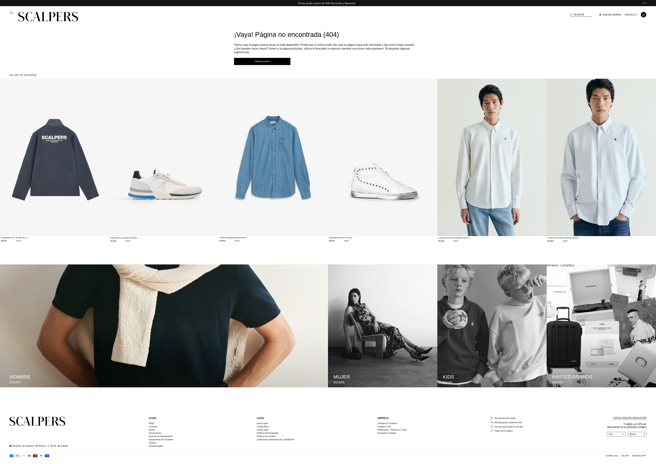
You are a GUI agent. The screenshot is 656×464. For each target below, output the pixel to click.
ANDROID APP (639, 456)
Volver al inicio (262, 61)
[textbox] (616, 434)
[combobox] (616, 434)
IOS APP (625, 456)
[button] (12, 14)
